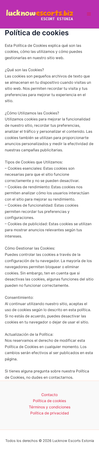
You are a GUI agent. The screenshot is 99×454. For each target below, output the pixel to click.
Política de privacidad (49, 413)
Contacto (49, 394)
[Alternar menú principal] (89, 14)
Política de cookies (49, 400)
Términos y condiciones (49, 407)
